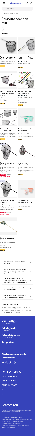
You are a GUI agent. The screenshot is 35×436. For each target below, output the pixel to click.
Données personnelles (18, 421)
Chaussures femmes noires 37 (14, 310)
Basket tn (18, 312)
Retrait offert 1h (9, 329)
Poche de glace (16, 307)
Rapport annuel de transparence (10, 419)
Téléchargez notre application (14, 354)
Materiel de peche (16, 309)
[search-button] (5, 8)
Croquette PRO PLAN (8, 312)
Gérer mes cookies (7, 423)
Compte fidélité (8, 358)
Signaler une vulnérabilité (8, 427)
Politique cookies (17, 423)
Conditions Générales (26, 419)
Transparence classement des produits (12, 417)
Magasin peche (6, 307)
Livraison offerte (9, 322)
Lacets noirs (28, 310)
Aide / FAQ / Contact (23, 425)
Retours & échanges (11, 336)
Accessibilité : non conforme (9, 425)
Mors (8, 309)
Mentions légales (6, 421)
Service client (8, 343)
